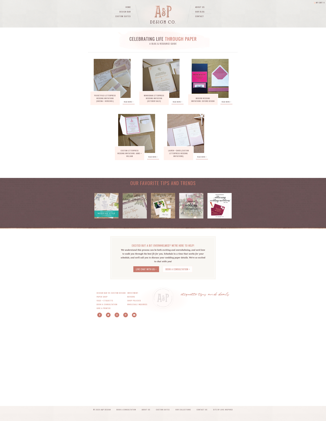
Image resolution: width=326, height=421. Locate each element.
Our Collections (183, 410)
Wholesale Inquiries (137, 304)
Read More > (128, 102)
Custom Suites (123, 16)
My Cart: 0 (320, 2)
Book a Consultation (107, 304)
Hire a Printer (104, 308)
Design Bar (125, 11)
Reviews (131, 296)
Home (128, 7)
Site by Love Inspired (223, 410)
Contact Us (202, 410)
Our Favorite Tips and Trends (163, 182)
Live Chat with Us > (146, 269)
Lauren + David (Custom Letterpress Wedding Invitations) (178, 153)
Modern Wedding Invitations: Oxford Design (202, 99)
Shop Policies (134, 300)
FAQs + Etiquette (105, 300)
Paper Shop (102, 296)
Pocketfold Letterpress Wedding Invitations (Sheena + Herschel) (105, 98)
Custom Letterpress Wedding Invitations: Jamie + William (129, 153)
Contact (199, 16)
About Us (200, 7)
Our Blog (200, 11)
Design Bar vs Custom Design (111, 293)
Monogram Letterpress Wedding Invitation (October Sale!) (154, 98)
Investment (132, 293)
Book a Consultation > (178, 269)
